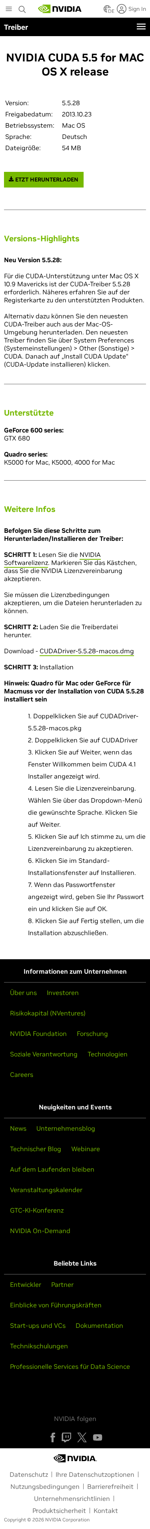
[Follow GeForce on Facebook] (53, 1437)
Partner (62, 1284)
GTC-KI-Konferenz (37, 1210)
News (18, 1128)
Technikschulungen (39, 1346)
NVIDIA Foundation (38, 1034)
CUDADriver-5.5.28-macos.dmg (87, 651)
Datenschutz (29, 1474)
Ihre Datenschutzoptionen (95, 1474)
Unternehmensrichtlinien (72, 1498)
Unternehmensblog (65, 1128)
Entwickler (25, 1284)
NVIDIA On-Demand (40, 1231)
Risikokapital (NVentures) (48, 1013)
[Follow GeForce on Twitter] (82, 1437)
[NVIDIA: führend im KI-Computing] (60, 9)
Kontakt (106, 1511)
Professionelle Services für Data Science (70, 1366)
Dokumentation (99, 1325)
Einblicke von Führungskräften (56, 1305)
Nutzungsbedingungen (45, 1486)
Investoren (63, 993)
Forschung (92, 1034)
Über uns (23, 993)
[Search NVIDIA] (22, 7)
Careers (21, 1074)
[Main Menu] (9, 9)
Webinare (85, 1149)
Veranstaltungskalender (46, 1190)
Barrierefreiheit (110, 1486)
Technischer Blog (35, 1149)
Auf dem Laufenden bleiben (52, 1169)
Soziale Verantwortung (44, 1054)
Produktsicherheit (59, 1511)
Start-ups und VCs (38, 1325)
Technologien (108, 1054)
